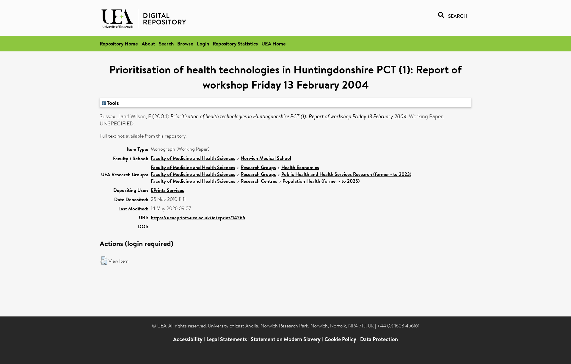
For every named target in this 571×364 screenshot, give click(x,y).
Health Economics (300, 167)
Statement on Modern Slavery (286, 339)
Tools (112, 103)
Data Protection (379, 339)
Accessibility (188, 339)
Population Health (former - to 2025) (321, 181)
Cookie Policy (340, 339)
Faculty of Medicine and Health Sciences (193, 158)
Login (203, 43)
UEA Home (273, 43)
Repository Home (119, 43)
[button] (104, 260)
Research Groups (258, 167)
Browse (185, 43)
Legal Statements (226, 339)
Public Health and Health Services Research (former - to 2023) (346, 174)
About (148, 43)
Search (166, 43)
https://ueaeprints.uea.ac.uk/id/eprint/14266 (198, 217)
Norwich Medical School (266, 158)
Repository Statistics (235, 43)
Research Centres (259, 181)
